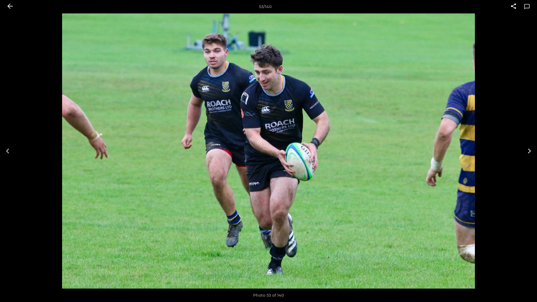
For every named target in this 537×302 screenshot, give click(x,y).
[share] (513, 7)
